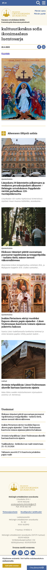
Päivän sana (40, 11)
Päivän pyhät (40, 14)
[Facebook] (14, 552)
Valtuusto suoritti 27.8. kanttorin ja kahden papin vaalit (20, 453)
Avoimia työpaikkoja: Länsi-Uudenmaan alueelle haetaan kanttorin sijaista (23, 437)
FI (3, 3)
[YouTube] (26, 552)
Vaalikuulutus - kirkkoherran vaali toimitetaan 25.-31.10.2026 (22, 445)
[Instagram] (20, 552)
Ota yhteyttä (36, 568)
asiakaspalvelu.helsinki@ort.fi (23, 504)
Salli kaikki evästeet (12, 566)
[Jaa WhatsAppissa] (44, 47)
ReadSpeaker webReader (31, 512)
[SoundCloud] (32, 552)
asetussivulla (7, 561)
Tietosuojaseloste (10, 512)
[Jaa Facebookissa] (39, 47)
